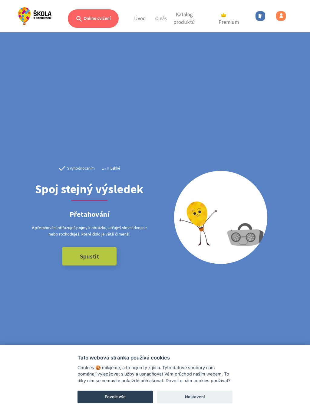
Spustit (89, 256)
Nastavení (195, 396)
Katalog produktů (184, 18)
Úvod (140, 18)
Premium (229, 22)
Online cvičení (97, 18)
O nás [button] (161, 18)
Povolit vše (115, 396)
